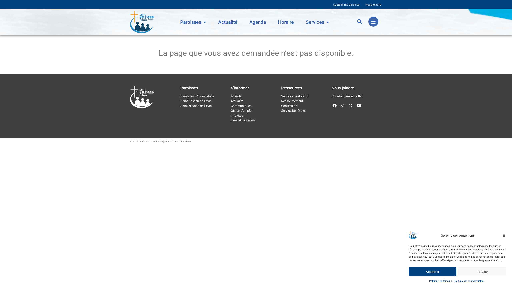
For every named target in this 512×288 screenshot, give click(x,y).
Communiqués (241, 106)
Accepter (432, 272)
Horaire (286, 22)
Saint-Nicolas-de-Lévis (196, 106)
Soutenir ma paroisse (346, 4)
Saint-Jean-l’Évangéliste (197, 96)
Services (315, 22)
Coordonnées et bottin (347, 96)
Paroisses (190, 22)
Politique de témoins (440, 280)
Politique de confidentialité (469, 280)
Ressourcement (292, 101)
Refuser (482, 272)
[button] (504, 236)
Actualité (227, 22)
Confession (289, 106)
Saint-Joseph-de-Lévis (195, 101)
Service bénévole (293, 111)
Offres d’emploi (241, 111)
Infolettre (237, 115)
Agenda (257, 22)
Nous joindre (373, 4)
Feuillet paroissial (243, 120)
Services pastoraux (294, 96)
